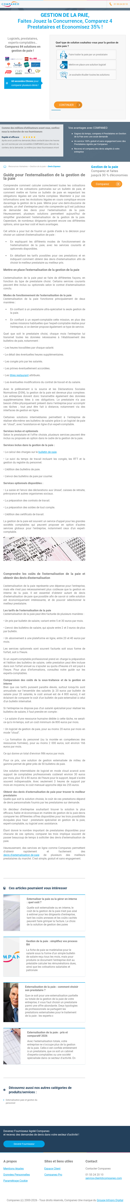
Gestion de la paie (38, 166)
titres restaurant (19, 375)
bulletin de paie (47, 452)
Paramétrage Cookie (15, 1180)
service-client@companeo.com (103, 1178)
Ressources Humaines (18, 166)
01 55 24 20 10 (94, 1174)
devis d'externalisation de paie (21, 855)
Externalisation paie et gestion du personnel (21, 1101)
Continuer (66, 105)
